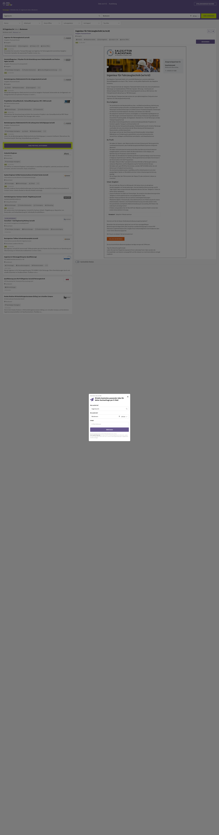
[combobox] (108, 409)
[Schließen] (127, 396)
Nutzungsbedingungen (95, 435)
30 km (123, 416)
